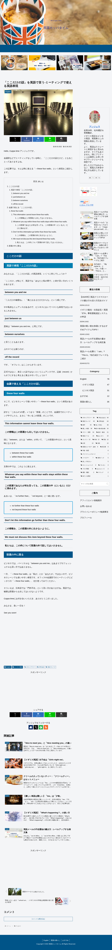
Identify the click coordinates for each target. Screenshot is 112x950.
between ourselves (20, 200)
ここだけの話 (14, 186)
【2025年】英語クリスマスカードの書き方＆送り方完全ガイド (94, 299)
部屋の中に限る (15, 246)
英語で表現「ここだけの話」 (22, 190)
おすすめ (65, 940)
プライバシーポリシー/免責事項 (94, 512)
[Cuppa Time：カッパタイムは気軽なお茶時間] (14, 62)
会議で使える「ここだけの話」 (21, 207)
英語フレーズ (51, 667)
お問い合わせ (86, 506)
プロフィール (86, 518)
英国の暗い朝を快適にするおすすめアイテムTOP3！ (94, 328)
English (8, 667)
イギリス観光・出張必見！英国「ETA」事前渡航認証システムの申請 (94, 313)
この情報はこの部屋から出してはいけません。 (35, 218)
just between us (19, 197)
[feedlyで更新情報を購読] (41, 727)
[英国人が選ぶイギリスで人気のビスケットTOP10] (97, 62)
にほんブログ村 (86, 205)
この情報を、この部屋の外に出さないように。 (35, 235)
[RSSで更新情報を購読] (46, 727)
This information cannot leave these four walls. (31, 214)
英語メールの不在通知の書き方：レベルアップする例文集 (93, 340)
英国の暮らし (55, 940)
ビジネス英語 (18, 667)
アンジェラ (94, 126)
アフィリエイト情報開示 (91, 500)
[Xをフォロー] (36, 727)
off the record (18, 204)
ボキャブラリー (30, 667)
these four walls (17, 211)
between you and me (21, 193)
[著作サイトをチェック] (31, 727)
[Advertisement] (38, 641)
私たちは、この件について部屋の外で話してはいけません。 (40, 242)
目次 (35, 181)
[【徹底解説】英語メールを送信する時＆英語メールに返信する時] (42, 62)
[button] (61, 139)
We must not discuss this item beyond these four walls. (34, 239)
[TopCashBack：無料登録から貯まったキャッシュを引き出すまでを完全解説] (70, 62)
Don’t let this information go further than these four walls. (34, 232)
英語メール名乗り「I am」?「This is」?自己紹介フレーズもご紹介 (94, 355)
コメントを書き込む (38, 919)
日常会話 (41, 667)
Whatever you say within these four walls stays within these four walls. (40, 222)
